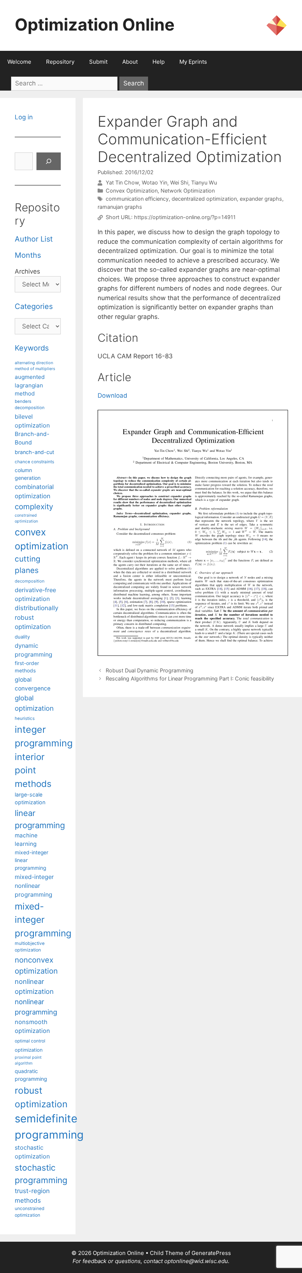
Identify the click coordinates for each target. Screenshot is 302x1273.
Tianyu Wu (204, 183)
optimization (29, 1050)
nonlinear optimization (34, 986)
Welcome (19, 61)
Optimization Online (95, 24)
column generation (28, 474)
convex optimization (42, 539)
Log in (24, 117)
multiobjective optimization (30, 946)
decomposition (30, 581)
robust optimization (41, 1097)
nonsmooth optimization (32, 1026)
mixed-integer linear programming (31, 860)
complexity (34, 506)
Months (28, 255)
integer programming (44, 736)
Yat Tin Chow (122, 183)
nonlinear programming (36, 1007)
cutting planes (28, 564)
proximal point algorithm (28, 1060)
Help (158, 61)
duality (22, 637)
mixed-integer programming (43, 920)
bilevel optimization (32, 421)
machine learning (26, 839)
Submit (98, 61)
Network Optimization (188, 190)
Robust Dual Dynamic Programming (149, 670)
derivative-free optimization (35, 594)
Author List (34, 239)
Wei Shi (179, 183)
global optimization (34, 703)
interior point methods (33, 770)
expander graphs (261, 199)
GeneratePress (211, 1252)
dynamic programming (33, 650)
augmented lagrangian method (30, 385)
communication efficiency (137, 199)
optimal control (30, 1041)
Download (112, 395)
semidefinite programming (49, 1126)
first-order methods (27, 667)
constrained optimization (26, 518)
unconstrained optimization (29, 1212)
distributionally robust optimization (36, 617)
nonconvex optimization (36, 965)
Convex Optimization (132, 190)
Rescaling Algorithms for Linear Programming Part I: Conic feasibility (190, 678)
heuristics (25, 718)
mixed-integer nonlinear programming (34, 885)
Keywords (32, 348)
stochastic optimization (32, 1152)
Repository (60, 61)
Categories (34, 306)
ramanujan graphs (120, 207)
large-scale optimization (30, 798)
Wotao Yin (154, 183)
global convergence (32, 684)
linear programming (40, 819)
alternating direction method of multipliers (35, 365)
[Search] (48, 161)
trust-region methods (32, 1195)
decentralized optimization (204, 199)
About (130, 61)
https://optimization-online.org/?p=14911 (185, 217)
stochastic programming (41, 1174)
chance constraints (34, 461)
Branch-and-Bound (32, 438)
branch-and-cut (34, 452)
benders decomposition (30, 404)
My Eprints (193, 61)
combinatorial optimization (34, 491)
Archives (27, 271)
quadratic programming (31, 1075)
